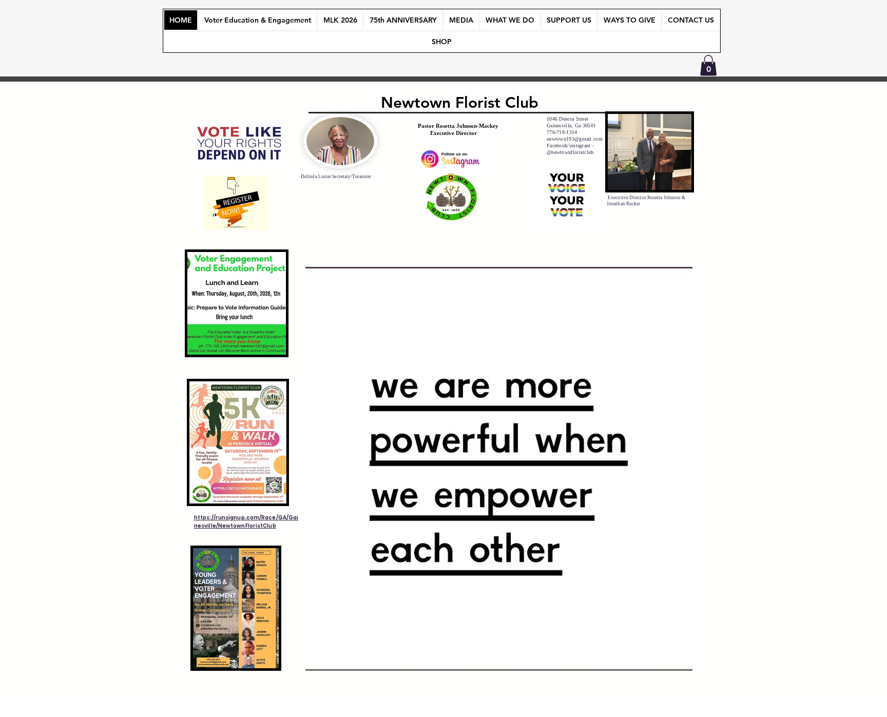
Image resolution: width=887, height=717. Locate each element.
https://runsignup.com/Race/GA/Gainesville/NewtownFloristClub (246, 522)
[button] (708, 65)
